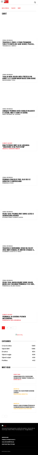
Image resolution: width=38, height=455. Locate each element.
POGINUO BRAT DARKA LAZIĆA (12, 217)
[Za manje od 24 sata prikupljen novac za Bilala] (7, 391)
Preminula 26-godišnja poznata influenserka (14, 317)
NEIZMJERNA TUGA (8, 80)
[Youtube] (31, 2)
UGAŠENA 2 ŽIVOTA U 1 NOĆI (11, 251)
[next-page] (14, 327)
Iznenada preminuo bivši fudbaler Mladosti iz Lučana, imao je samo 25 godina (18, 112)
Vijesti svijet (7, 143)
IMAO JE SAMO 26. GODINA (11, 114)
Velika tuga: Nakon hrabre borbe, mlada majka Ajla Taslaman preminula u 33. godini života (18, 283)
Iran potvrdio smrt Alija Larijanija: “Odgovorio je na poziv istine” (16, 146)
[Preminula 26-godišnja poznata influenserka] (19, 301)
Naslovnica (5, 8)
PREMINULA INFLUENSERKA (11, 320)
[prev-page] (3, 416)
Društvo (16, 388)
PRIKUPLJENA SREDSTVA (21, 394)
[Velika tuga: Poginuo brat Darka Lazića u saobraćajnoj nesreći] (19, 198)
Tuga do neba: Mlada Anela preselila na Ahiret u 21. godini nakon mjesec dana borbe (19, 77)
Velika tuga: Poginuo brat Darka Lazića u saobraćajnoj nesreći (18, 215)
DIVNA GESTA (17, 379)
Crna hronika (7, 40)
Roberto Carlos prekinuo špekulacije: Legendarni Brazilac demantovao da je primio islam (24, 406)
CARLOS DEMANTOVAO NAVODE (23, 408)
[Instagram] (25, 2)
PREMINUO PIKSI (8, 183)
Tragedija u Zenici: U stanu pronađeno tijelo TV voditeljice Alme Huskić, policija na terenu (17, 43)
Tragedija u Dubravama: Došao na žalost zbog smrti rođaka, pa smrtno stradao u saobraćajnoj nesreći (18, 249)
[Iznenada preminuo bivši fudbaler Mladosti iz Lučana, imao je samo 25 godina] (19, 96)
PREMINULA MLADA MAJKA (11, 285)
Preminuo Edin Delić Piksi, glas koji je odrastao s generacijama (16, 180)
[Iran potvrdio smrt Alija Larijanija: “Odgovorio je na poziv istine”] (19, 130)
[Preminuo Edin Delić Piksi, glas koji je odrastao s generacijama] (19, 164)
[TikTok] (8, 432)
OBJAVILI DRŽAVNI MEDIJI (11, 148)
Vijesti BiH (17, 374)
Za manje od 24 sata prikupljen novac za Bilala (24, 391)
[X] (28, 2)
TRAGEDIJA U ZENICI (9, 45)
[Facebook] (22, 2)
